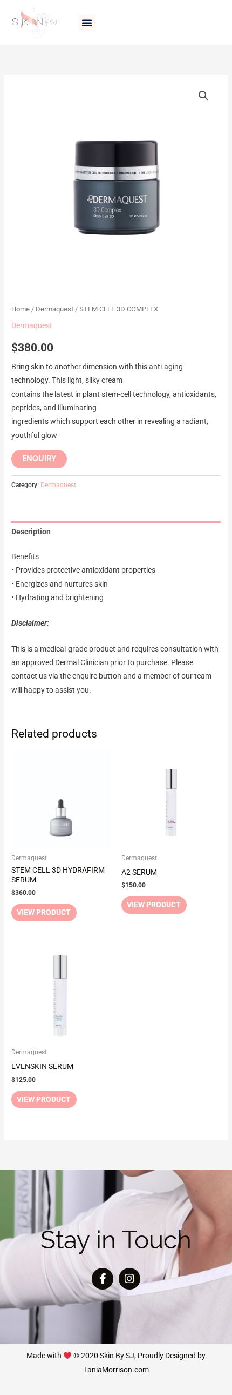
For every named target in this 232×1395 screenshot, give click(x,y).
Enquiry (39, 458)
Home (20, 309)
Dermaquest (54, 309)
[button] (87, 23)
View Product (44, 912)
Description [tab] (31, 531)
